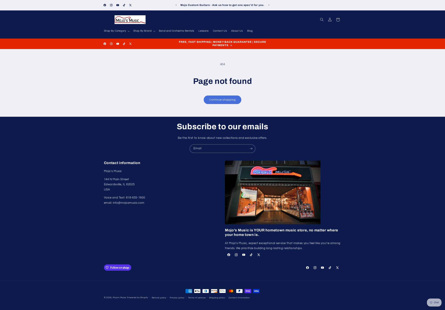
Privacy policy (177, 298)
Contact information (239, 298)
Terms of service (197, 298)
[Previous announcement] (176, 5)
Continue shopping (222, 99)
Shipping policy (217, 298)
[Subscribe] (251, 148)
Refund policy (159, 298)
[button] (116, 31)
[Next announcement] (269, 5)
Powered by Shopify (137, 298)
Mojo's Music (119, 298)
